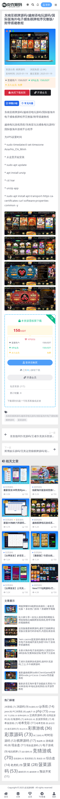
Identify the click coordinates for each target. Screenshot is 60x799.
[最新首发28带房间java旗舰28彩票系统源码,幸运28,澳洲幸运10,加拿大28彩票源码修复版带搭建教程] (15, 475)
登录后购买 (31, 362)
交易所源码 (37, 715)
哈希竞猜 (42, 723)
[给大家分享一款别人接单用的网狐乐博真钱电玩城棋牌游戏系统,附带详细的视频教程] (10, 620)
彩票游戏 (40, 728)
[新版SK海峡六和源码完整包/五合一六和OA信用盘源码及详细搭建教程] (15, 508)
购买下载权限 (18, 92)
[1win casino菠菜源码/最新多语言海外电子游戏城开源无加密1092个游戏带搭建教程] (10, 642)
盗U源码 (27, 751)
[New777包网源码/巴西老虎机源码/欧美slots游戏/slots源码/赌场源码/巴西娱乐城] (44, 573)
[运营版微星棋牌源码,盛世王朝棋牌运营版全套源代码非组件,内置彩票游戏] (10, 631)
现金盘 (18, 745)
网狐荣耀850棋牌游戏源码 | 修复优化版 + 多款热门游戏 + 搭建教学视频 (37, 607)
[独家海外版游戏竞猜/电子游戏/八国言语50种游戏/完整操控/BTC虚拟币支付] (44, 475)
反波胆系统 (43, 719)
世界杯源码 (23, 715)
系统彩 (41, 758)
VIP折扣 (31, 339)
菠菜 (30, 764)
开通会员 (42, 92)
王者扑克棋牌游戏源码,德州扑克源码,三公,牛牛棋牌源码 (36, 663)
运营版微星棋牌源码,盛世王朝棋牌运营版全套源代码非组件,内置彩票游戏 (37, 629)
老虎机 (16, 765)
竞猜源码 (18, 758)
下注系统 (12, 715)
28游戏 (10, 706)
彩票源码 (9, 487)
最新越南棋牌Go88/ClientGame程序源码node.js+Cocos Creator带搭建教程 (37, 675)
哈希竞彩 (27, 723)
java (8, 711)
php (42, 711)
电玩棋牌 (14, 751)
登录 (47, 5)
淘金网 (40, 741)
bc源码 (33, 706)
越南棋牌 (34, 772)
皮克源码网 (29, 787)
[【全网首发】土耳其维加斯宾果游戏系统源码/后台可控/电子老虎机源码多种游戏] (15, 573)
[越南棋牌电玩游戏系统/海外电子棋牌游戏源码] (44, 508)
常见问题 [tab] (28, 103)
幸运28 (23, 729)
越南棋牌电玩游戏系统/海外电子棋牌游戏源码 (44, 524)
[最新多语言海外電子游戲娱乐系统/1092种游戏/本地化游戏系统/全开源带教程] (10, 686)
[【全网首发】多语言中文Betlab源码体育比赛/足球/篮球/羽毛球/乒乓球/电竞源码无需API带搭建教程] (15, 540)
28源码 (22, 706)
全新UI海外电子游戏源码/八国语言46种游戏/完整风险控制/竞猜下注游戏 (37, 652)
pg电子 (30, 711)
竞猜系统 (30, 758)
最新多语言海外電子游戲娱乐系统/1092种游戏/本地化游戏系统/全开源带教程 (37, 686)
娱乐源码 (13, 728)
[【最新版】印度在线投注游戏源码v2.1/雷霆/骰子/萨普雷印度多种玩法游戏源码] (44, 540)
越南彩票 (23, 771)
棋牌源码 (20, 69)
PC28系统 (19, 711)
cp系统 (46, 706)
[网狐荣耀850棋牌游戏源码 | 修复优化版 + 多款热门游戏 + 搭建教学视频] (10, 609)
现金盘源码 (34, 745)
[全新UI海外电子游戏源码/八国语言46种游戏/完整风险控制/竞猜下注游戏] (10, 653)
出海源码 (17, 719)
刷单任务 (29, 719)
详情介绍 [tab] (12, 103)
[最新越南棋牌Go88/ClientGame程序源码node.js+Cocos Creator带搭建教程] (10, 675)
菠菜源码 (22, 419)
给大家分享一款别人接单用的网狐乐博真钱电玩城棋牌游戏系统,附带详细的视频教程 (37, 620)
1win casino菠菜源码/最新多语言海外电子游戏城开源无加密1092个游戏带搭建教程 (37, 642)
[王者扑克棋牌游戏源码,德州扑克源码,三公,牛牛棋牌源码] (10, 664)
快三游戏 (38, 735)
